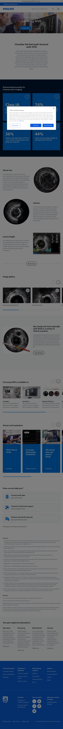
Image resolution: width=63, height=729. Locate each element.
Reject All (36, 125)
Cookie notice (21, 120)
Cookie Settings (14, 125)
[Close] (54, 108)
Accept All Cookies (48, 125)
